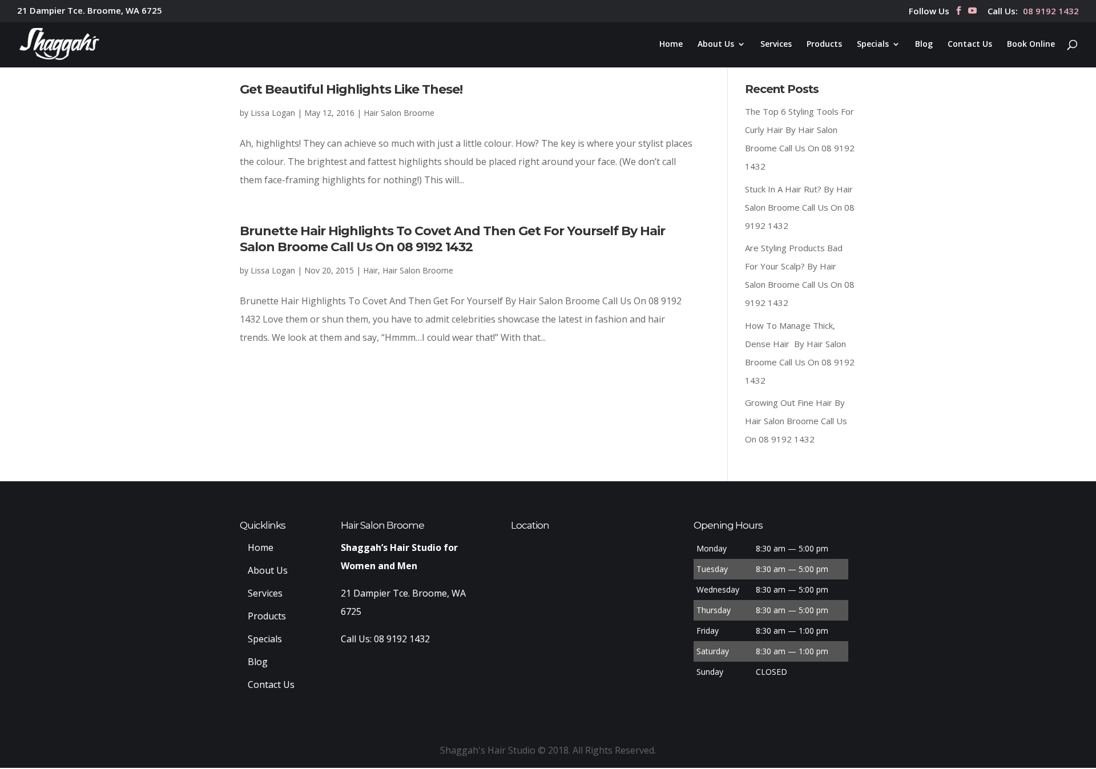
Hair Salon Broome (399, 112)
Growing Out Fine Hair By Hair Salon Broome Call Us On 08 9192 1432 (796, 421)
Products (824, 44)
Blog (924, 44)
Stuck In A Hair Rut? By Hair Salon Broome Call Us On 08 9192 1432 (800, 207)
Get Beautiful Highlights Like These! (351, 89)
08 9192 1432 (1051, 12)
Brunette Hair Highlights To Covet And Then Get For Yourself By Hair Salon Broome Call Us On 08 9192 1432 (452, 239)
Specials (873, 44)
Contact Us (970, 44)
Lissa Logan (273, 112)
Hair (370, 270)
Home (671, 44)
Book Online (1031, 44)
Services (776, 44)
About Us (716, 44)
